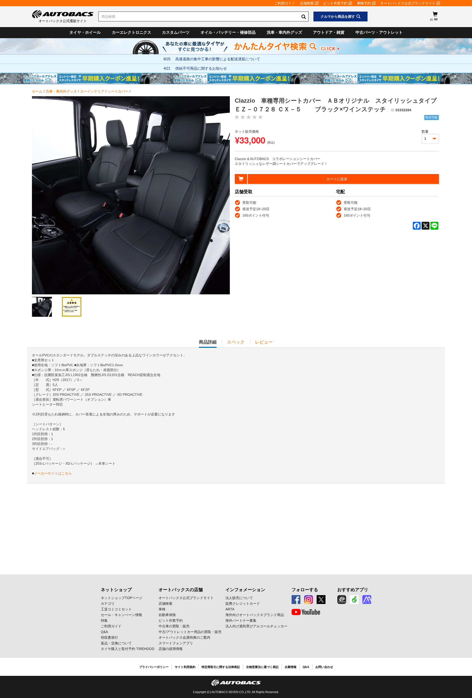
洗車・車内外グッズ (284, 32)
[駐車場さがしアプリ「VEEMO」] (354, 599)
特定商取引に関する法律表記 (221, 667)
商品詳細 (208, 343)
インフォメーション (245, 589)
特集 (104, 620)
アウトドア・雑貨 (328, 32)
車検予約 (364, 3)
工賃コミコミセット (116, 609)
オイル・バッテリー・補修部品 (228, 32)
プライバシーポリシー (154, 667)
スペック (236, 342)
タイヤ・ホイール (85, 32)
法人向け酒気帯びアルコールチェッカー (256, 626)
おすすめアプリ (352, 589)
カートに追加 (336, 179)
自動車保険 (167, 615)
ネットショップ (116, 589)
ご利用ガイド (284, 3)
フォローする (305, 589)
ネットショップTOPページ (121, 598)
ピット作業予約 (335, 3)
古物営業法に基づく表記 (262, 667)
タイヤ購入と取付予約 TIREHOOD (127, 649)
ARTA (229, 609)
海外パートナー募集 (240, 620)
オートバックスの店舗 (181, 589)
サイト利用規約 (185, 667)
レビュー (264, 342)
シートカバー (118, 91)
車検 (162, 609)
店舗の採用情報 (171, 649)
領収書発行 (109, 637)
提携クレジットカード (242, 603)
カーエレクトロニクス (131, 32)
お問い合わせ (324, 667)
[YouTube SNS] (306, 612)
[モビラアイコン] (366, 599)
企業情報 (290, 667)
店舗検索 (307, 3)
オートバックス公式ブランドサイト (407, 3)
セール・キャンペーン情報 (121, 615)
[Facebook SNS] (296, 599)
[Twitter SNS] (321, 599)
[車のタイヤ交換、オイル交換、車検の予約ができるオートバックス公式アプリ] (341, 599)
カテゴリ (108, 603)
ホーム (37, 91)
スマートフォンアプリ (176, 643)
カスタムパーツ (176, 32)
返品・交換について (116, 643)
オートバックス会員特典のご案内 (184, 637)
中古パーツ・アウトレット (379, 32)
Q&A (104, 632)
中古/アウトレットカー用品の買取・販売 (190, 632)
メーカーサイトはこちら (53, 473)
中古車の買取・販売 (174, 626)
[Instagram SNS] (308, 599)
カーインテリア (92, 91)
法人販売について (239, 598)
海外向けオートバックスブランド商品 (254, 615)
